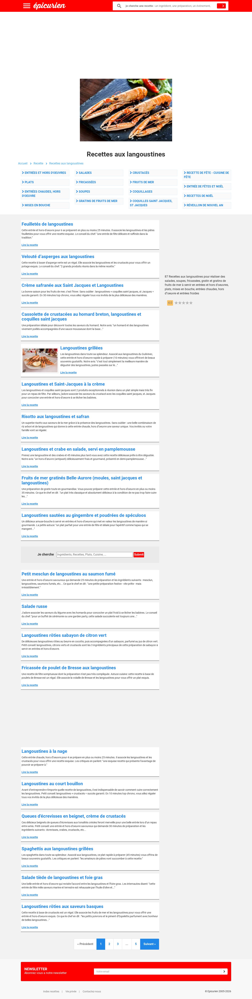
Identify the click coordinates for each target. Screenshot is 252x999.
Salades (85, 173)
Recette (38, 163)
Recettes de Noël (199, 196)
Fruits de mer (143, 182)
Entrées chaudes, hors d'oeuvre (41, 194)
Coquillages (142, 191)
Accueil (22, 163)
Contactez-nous (92, 991)
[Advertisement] (126, 41)
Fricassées (87, 182)
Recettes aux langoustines (66, 163)
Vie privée (70, 991)
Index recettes (51, 991)
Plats (29, 182)
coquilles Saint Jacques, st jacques (151, 203)
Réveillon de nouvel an (204, 205)
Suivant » (150, 944)
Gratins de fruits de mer (97, 201)
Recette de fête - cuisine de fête (206, 175)
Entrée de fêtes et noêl (204, 186)
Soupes (84, 191)
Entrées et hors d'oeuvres (45, 173)
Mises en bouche (37, 205)
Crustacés (140, 173)
